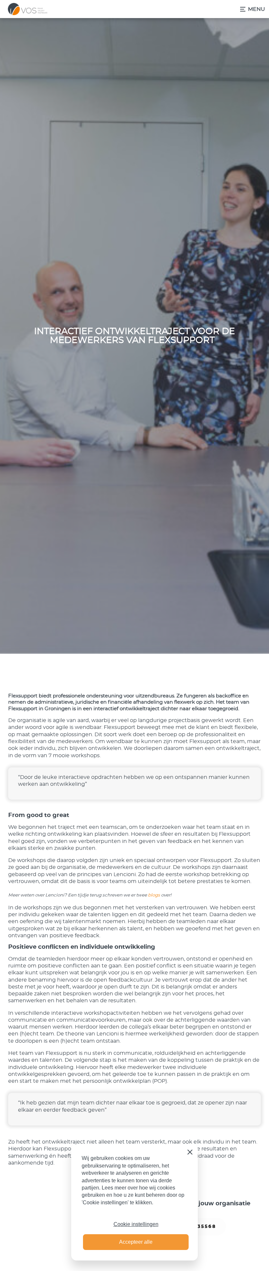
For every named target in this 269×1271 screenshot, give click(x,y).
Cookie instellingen (136, 1224)
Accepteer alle (136, 1242)
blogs (154, 895)
